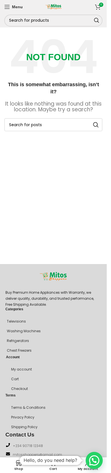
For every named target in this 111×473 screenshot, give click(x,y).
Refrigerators (18, 340)
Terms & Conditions (28, 407)
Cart (15, 379)
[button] (94, 460)
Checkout (19, 388)
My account (21, 369)
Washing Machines (24, 331)
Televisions (16, 321)
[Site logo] (53, 6)
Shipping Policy (24, 426)
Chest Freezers (19, 350)
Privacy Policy (22, 417)
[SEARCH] (96, 21)
